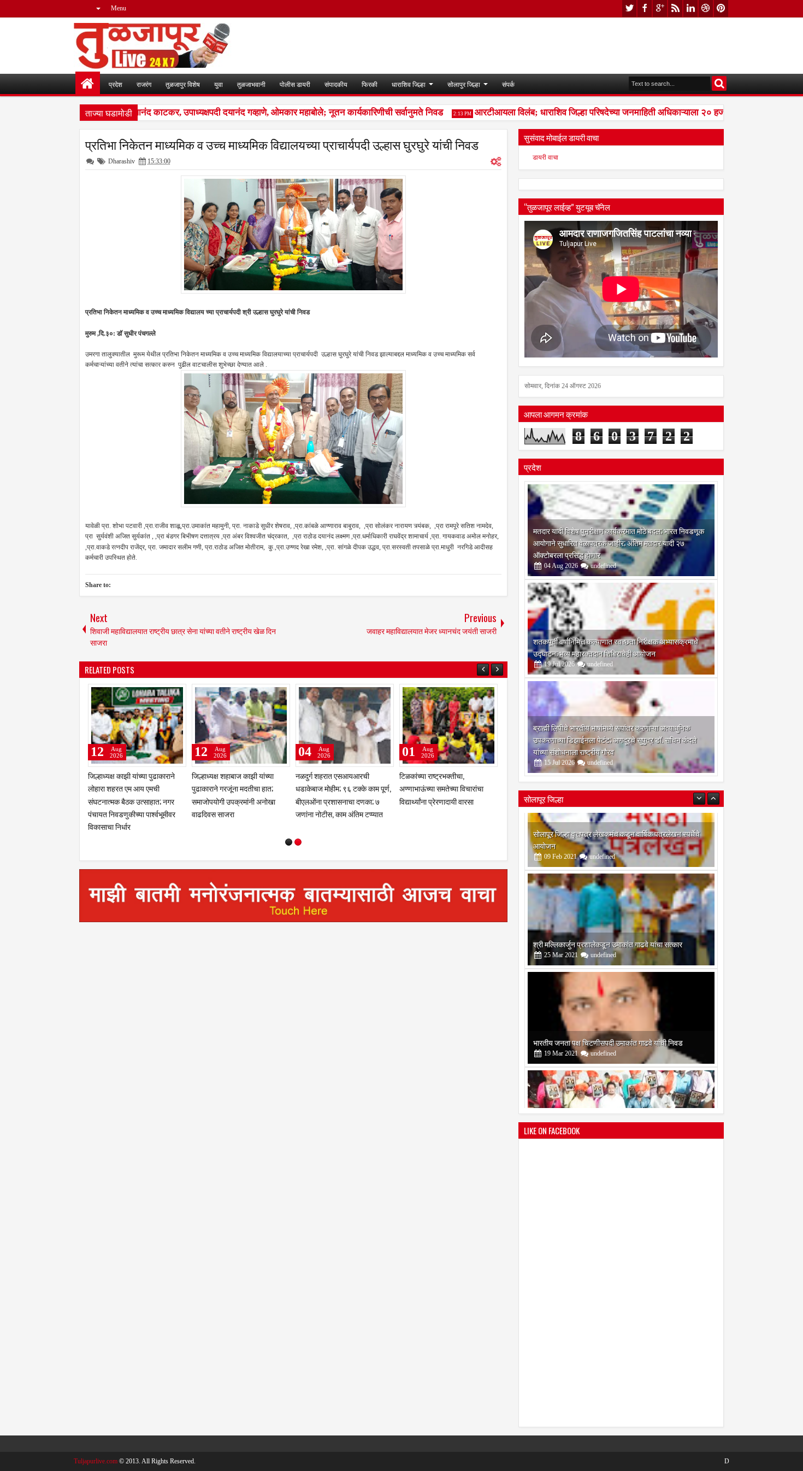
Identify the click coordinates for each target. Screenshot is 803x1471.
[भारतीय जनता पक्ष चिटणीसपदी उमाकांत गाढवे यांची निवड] (621, 960)
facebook (644, 8)
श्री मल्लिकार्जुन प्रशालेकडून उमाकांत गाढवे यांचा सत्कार (607, 886)
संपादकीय (335, 84)
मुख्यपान (87, 84)
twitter (629, 8)
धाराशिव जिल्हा (409, 84)
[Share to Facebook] (150, 694)
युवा (218, 84)
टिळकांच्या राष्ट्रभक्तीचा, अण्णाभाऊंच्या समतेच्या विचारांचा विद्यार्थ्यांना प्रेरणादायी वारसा (441, 788)
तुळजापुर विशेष (183, 84)
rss (675, 8)
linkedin (690, 8)
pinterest (721, 8)
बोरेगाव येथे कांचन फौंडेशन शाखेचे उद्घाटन (590, 1083)
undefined (603, 566)
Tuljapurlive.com (95, 1461)
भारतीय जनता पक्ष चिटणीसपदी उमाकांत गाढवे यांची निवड (608, 985)
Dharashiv (121, 161)
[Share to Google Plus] (174, 694)
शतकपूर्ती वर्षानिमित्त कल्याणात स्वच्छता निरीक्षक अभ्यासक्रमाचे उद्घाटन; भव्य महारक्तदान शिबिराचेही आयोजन (615, 647)
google (660, 8)
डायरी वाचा (545, 157)
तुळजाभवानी (251, 84)
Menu (118, 8)
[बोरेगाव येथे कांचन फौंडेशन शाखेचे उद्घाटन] (621, 1059)
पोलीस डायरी (295, 84)
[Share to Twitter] (162, 694)
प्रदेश (115, 84)
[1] (288, 842)
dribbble (706, 8)
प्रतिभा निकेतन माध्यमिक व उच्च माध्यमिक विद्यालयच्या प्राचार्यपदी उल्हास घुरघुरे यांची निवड (282, 144)
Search (719, 83)
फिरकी (369, 84)
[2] (298, 842)
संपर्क (508, 84)
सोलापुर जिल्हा (463, 84)
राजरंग (144, 84)
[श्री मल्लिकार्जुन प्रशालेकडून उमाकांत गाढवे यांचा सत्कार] (621, 862)
